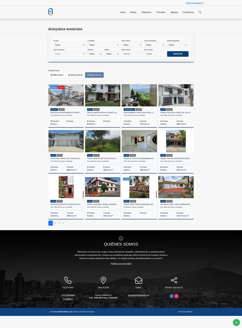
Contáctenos (188, 12)
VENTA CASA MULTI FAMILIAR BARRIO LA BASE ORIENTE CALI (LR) (102, 204)
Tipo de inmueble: (150, 40)
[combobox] (69, 45)
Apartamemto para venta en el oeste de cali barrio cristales (139, 113)
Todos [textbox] (57, 45)
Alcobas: (91, 49)
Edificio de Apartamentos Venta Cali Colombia (66, 113)
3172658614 (68, 299)
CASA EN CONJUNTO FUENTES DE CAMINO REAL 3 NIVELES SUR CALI (66, 204)
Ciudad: (56, 40)
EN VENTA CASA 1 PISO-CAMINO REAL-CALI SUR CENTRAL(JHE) (176, 204)
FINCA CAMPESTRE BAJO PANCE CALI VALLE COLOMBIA (102, 113)
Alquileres (146, 12)
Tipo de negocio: (59, 49)
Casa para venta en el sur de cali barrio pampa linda (66, 158)
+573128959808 (68, 295)
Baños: (107, 49)
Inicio (122, 12)
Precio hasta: (148, 49)
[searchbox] (70, 54)
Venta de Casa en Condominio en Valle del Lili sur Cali (139, 158)
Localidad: (91, 40)
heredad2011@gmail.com (138, 295)
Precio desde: (126, 49)
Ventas (133, 12)
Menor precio (76, 75)
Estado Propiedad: (173, 40)
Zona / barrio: (126, 40)
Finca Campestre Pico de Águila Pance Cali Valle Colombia (102, 158)
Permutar (161, 12)
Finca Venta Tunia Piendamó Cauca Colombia (139, 204)
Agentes (174, 12)
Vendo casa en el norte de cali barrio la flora (176, 113)
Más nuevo (58, 75)
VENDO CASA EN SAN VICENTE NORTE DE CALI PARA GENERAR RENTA (176, 158)
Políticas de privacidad (121, 264)
